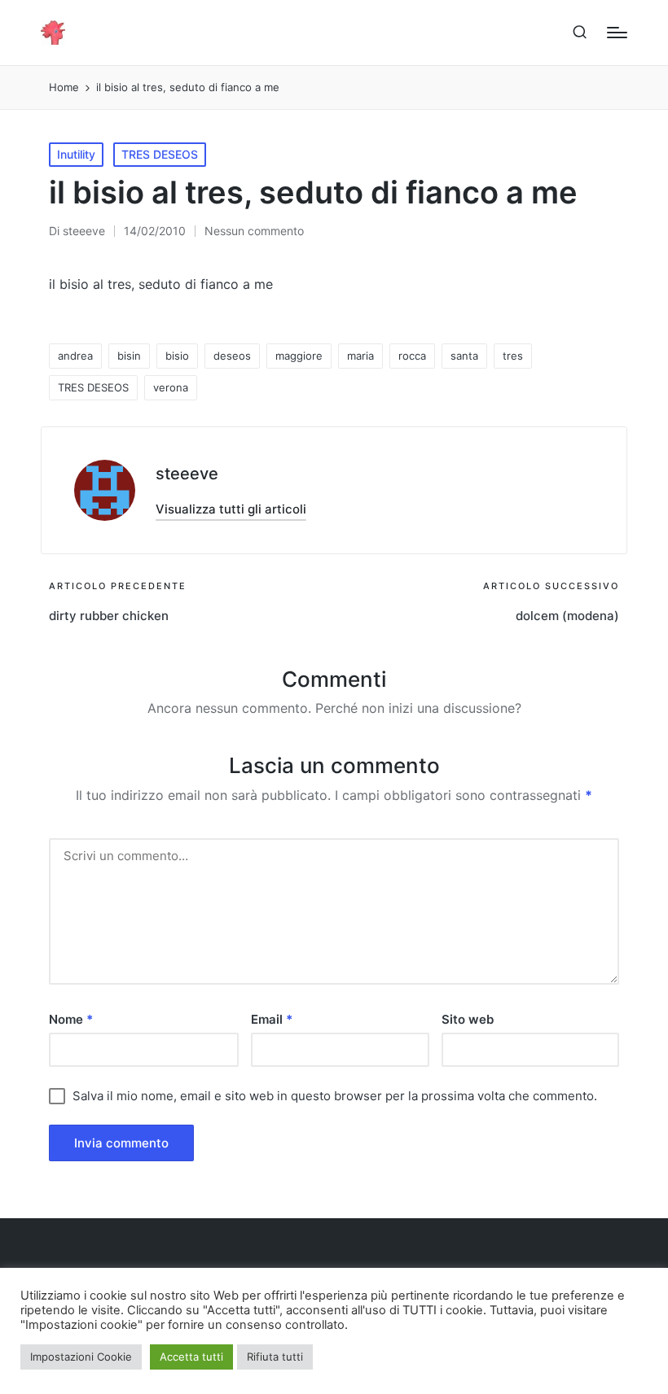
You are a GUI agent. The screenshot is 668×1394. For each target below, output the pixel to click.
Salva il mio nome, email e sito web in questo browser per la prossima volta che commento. (335, 1095)
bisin (129, 355)
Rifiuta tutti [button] (275, 1356)
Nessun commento (254, 231)
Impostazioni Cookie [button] (81, 1356)
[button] (231, 509)
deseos (232, 355)
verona (170, 387)
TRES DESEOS (159, 154)
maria (360, 355)
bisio (177, 355)
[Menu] (617, 32)
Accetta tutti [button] (191, 1356)
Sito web (468, 1019)
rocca (412, 355)
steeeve (187, 473)
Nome (71, 1019)
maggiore (299, 355)
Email (271, 1019)
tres (513, 355)
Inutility (76, 154)
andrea (75, 355)
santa (464, 355)
